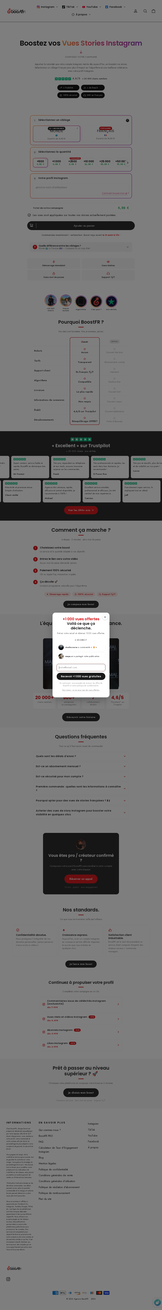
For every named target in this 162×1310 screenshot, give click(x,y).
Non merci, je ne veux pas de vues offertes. (81, 690)
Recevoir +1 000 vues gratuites (81, 676)
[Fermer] (105, 617)
